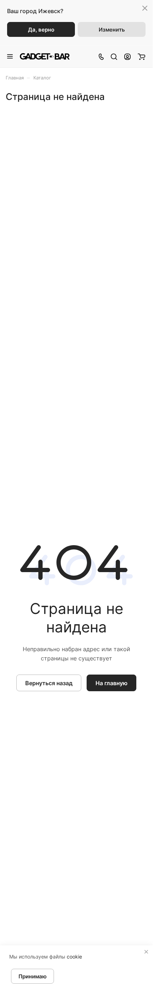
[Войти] (127, 56)
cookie (74, 957)
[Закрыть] (146, 951)
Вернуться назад (48, 683)
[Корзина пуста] (141, 56)
